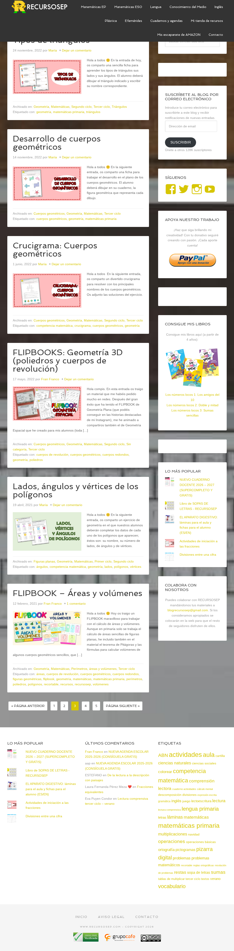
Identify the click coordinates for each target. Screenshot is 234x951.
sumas (218, 872)
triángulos (93, 112)
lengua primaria (200, 809)
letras (162, 817)
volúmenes (101, 684)
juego (186, 801)
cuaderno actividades (184, 789)
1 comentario (76, 603)
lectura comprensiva (169, 809)
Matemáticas (60, 106)
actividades (185, 754)
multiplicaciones (172, 834)
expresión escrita (207, 795)
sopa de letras (198, 872)
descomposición (169, 795)
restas (180, 872)
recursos (66, 684)
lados (108, 566)
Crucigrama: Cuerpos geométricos (55, 250)
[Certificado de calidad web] (86, 940)
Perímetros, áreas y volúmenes (94, 669)
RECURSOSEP (41, 7)
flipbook (48, 679)
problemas (182, 858)
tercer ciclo (193, 879)
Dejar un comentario (76, 50)
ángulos (42, 566)
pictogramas (185, 850)
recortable (51, 684)
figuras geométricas (27, 679)
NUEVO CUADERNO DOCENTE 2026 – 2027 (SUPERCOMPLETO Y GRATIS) (50, 757)
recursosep (83, 684)
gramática (164, 801)
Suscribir (180, 142)
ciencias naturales (174, 763)
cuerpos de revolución (52, 454)
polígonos (121, 566)
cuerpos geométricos (51, 219)
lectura (219, 800)
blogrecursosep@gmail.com (188, 610)
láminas (175, 817)
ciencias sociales (204, 763)
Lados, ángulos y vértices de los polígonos (75, 490)
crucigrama (82, 325)
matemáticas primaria (68, 112)
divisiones (189, 795)
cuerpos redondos (115, 454)
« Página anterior (28, 706)
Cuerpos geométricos (49, 213)
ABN (163, 755)
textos (205, 879)
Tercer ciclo (101, 106)
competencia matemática (54, 325)
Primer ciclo (103, 561)
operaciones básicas (201, 842)
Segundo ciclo (81, 106)
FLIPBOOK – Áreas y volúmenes (77, 593)
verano (215, 879)
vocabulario (172, 886)
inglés (176, 801)
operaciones (171, 841)
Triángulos (119, 106)
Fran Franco (94, 751)
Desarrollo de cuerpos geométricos (57, 143)
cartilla (220, 756)
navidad (193, 834)
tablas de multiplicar (171, 879)
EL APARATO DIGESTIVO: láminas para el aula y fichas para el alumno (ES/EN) (51, 789)
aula (209, 754)
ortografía (166, 850)
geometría (43, 112)
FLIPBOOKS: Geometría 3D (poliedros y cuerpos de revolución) (68, 360)
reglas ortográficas (203, 865)
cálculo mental (205, 789)
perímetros (134, 679)
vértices (135, 566)
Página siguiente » (123, 706)
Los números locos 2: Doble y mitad (192, 405)
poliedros (36, 460)
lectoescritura (201, 801)
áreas (40, 674)
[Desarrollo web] (120, 940)
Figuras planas (44, 561)
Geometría (41, 106)
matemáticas (82, 679)
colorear (165, 771)
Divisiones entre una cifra (198, 554)
